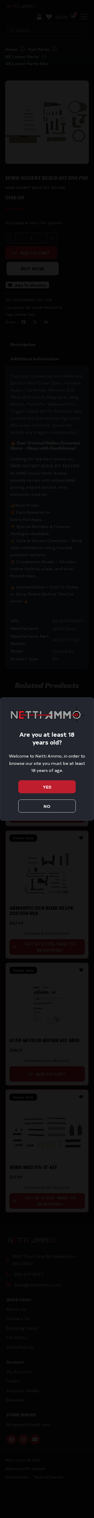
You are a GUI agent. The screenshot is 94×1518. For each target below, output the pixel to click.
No (47, 806)
